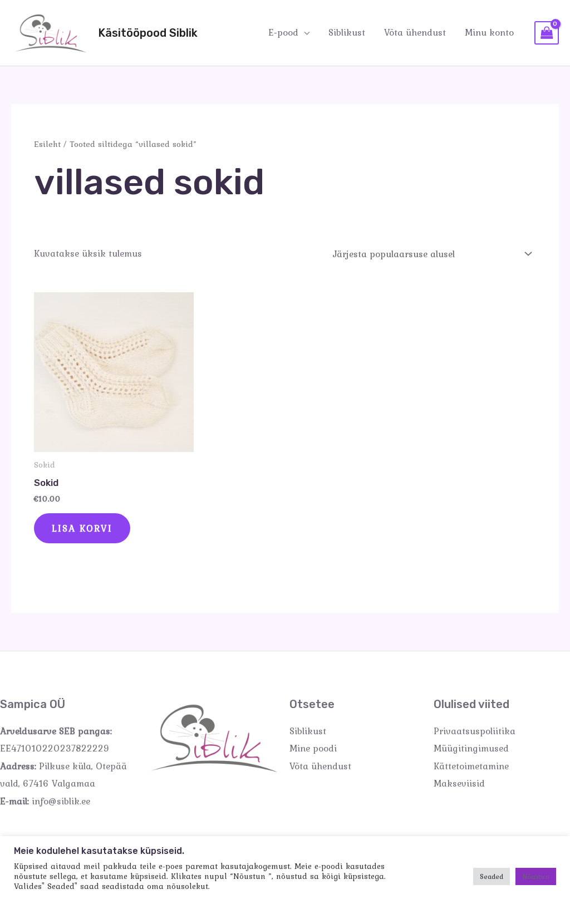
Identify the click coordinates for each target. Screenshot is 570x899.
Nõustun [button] (535, 876)
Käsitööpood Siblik (148, 33)
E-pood (283, 32)
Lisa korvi (82, 528)
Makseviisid (459, 783)
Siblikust (346, 32)
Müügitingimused (471, 748)
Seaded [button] (491, 876)
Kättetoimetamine (471, 766)
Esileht (47, 143)
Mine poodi (313, 748)
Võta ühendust (415, 32)
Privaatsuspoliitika (474, 731)
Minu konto (489, 32)
